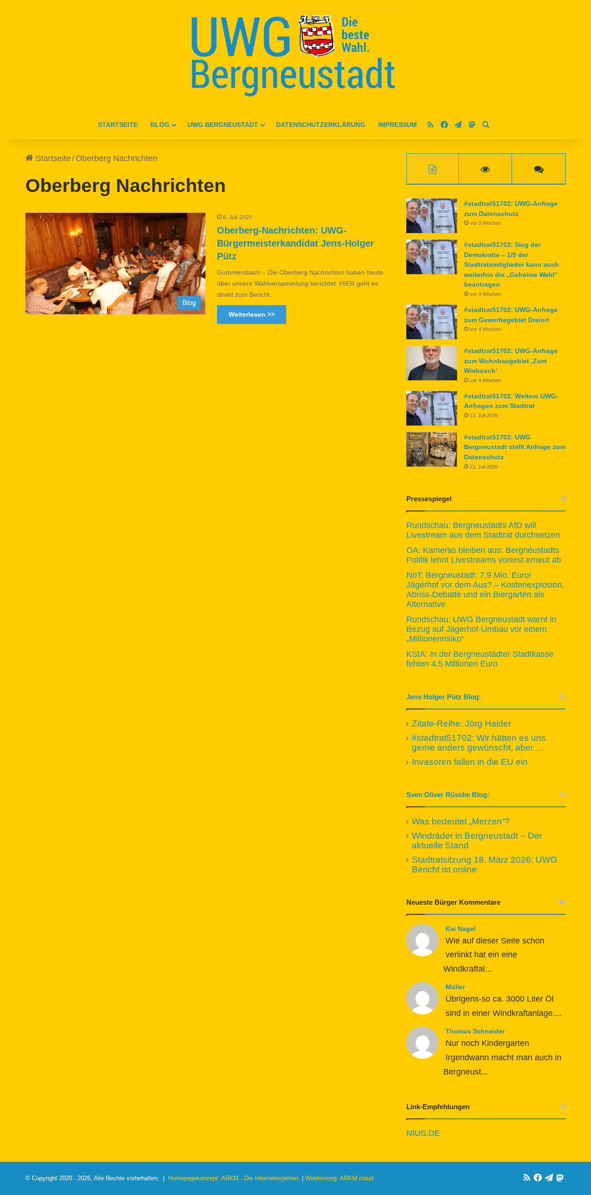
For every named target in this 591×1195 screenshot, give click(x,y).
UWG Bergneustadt (222, 124)
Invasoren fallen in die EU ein (470, 762)
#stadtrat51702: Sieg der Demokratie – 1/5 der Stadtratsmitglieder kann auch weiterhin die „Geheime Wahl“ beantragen (511, 264)
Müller (455, 987)
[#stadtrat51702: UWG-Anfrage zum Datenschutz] (431, 215)
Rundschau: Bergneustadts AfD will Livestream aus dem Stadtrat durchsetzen (483, 530)
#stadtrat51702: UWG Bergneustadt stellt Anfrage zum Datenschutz (515, 447)
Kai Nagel (461, 928)
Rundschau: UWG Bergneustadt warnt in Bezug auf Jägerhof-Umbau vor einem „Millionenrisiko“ (481, 629)
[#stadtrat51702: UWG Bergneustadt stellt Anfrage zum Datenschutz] (431, 449)
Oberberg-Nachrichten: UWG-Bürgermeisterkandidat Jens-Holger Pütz (295, 243)
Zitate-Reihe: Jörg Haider (461, 723)
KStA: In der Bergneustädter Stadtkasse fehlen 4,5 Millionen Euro (480, 658)
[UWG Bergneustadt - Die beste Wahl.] (295, 55)
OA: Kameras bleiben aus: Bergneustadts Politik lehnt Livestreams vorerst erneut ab (483, 555)
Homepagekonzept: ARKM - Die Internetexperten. (234, 1178)
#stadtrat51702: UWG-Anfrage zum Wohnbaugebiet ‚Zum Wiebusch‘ (511, 360)
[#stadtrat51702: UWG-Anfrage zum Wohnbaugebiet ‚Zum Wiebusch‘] (431, 363)
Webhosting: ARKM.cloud (339, 1178)
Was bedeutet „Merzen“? (461, 821)
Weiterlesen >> (252, 314)
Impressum (397, 124)
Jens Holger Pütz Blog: (443, 697)
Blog (160, 124)
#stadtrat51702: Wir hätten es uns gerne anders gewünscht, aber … (479, 742)
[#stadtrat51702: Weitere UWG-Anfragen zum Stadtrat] (431, 408)
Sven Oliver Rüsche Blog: (447, 795)
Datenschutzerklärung (320, 124)
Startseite (118, 124)
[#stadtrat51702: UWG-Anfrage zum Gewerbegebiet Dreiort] (431, 322)
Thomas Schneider (475, 1031)
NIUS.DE (423, 1133)
